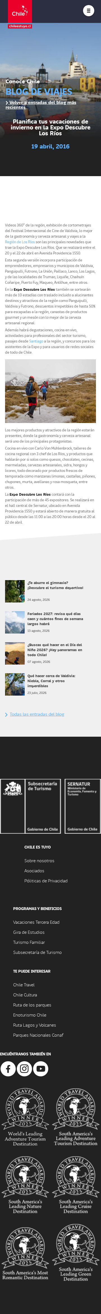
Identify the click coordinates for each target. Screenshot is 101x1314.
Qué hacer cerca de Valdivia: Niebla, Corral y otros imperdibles (51, 680)
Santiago (36, 341)
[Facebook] (8, 1068)
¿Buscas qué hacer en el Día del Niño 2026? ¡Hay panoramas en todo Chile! (54, 649)
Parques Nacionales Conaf (38, 1035)
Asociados (34, 870)
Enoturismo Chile (29, 1015)
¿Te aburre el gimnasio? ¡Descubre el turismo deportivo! (55, 585)
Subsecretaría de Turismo (37, 952)
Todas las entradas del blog (37, 714)
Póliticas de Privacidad (46, 880)
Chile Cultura (25, 995)
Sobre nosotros (39, 860)
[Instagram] (24, 1068)
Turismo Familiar (29, 942)
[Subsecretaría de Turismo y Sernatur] (50, 806)
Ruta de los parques (32, 1005)
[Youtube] (40, 1068)
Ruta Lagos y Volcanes (34, 1025)
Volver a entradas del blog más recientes (41, 104)
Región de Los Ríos (20, 241)
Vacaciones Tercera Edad (36, 922)
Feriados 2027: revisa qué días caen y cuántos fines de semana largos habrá (55, 618)
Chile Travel (24, 984)
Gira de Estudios (29, 932)
